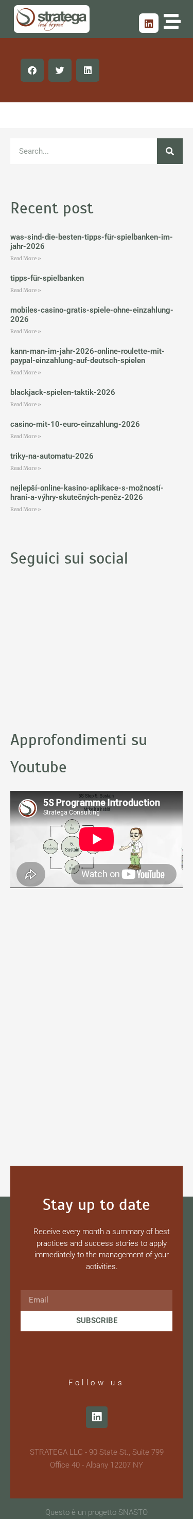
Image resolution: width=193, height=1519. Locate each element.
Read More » (25, 258)
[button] (32, 70)
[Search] (170, 151)
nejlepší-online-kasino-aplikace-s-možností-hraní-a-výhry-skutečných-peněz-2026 (87, 492)
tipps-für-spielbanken (47, 278)
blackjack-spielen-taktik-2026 (62, 392)
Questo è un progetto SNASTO (96, 1512)
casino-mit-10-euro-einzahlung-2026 (75, 424)
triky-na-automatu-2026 (52, 456)
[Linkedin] (149, 23)
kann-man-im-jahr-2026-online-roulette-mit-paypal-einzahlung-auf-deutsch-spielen (87, 356)
